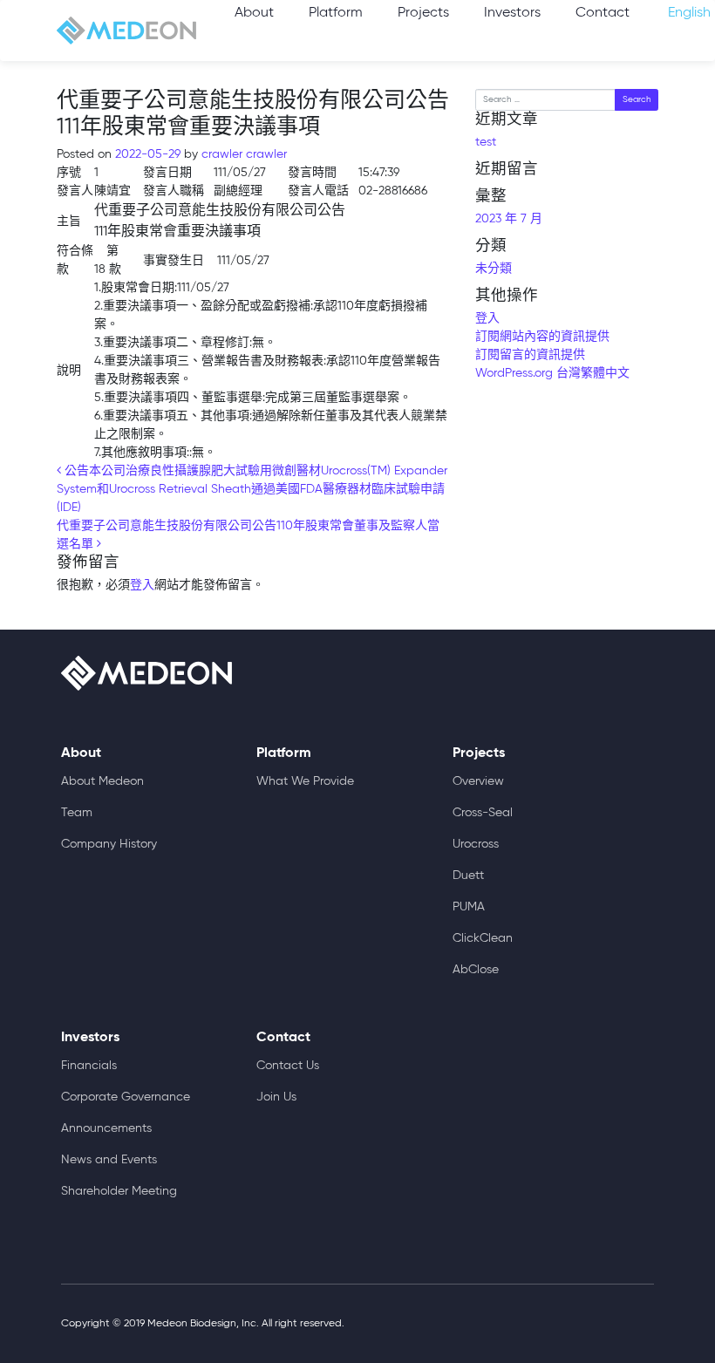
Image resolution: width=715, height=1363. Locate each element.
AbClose (476, 970)
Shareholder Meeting (119, 1191)
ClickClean (483, 938)
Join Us (276, 1097)
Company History (109, 844)
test (485, 142)
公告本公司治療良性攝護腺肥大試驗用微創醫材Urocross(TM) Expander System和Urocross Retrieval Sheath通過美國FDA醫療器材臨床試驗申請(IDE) (252, 489)
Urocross (476, 844)
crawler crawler (242, 154)
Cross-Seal (483, 813)
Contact (602, 13)
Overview (478, 781)
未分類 (493, 268)
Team (76, 813)
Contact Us (287, 1066)
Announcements (106, 1128)
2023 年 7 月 (508, 219)
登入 (142, 585)
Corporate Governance (125, 1097)
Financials (89, 1066)
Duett (468, 875)
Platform (336, 13)
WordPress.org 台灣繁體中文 (552, 373)
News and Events (109, 1160)
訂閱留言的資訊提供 (530, 355)
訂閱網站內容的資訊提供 (542, 337)
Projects (423, 13)
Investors (512, 13)
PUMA (469, 907)
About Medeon (102, 781)
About (254, 13)
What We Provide (305, 781)
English (689, 13)
